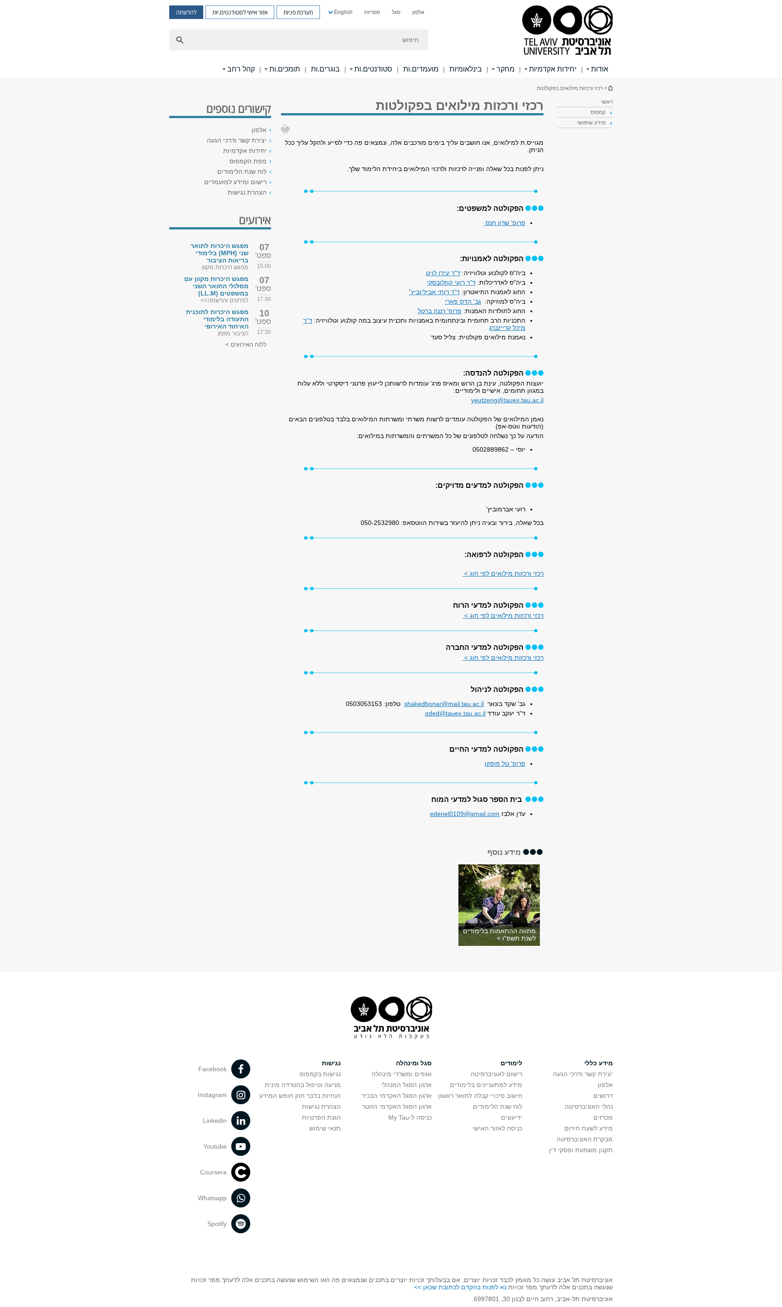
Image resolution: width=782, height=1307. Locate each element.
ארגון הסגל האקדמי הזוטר (397, 1106)
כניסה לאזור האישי (497, 1128)
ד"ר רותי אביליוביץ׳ (434, 292)
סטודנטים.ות (373, 69)
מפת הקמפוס (248, 161)
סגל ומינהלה (414, 1063)
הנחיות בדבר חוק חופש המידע (300, 1095)
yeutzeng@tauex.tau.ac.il (507, 400)
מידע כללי (598, 1063)
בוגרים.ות (325, 69)
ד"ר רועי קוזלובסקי (451, 282)
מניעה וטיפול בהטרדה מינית (303, 1084)
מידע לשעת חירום (588, 1128)
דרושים (603, 1095)
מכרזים (603, 1117)
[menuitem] (418, 12)
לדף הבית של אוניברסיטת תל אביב (610, 88)
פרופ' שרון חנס (504, 222)
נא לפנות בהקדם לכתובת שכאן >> (460, 1287)
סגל (396, 12)
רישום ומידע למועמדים (235, 182)
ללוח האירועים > (246, 344)
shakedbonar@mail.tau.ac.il (444, 703)
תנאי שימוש (325, 1128)
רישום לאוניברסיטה (496, 1074)
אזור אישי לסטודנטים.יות (239, 12)
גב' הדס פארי (463, 301)
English (343, 12)
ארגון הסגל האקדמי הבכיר (397, 1095)
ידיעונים (511, 1117)
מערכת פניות (298, 12)
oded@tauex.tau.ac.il (455, 713)
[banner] (391, 39)
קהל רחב (241, 69)
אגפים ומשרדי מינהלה (402, 1074)
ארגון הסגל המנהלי (406, 1084)
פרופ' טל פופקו (505, 763)
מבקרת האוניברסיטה (585, 1139)
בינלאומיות (465, 69)
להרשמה (186, 12)
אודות (599, 69)
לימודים (511, 1063)
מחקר (505, 69)
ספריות (372, 12)
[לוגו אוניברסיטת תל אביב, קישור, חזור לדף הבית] (567, 31)
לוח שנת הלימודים (242, 171)
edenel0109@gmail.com (465, 813)
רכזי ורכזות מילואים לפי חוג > (503, 573)
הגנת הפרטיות (321, 1117)
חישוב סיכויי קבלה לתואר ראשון (480, 1095)
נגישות (331, 1063)
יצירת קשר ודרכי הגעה (237, 140)
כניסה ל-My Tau (410, 1117)
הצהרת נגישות (247, 192)
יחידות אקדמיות (553, 69)
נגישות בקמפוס (320, 1074)
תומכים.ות (284, 69)
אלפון (418, 12)
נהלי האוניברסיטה (589, 1106)
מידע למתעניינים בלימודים (486, 1084)
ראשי (607, 102)
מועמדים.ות (421, 69)
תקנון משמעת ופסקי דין (581, 1150)
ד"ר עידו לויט (443, 273)
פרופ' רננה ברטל (440, 311)
